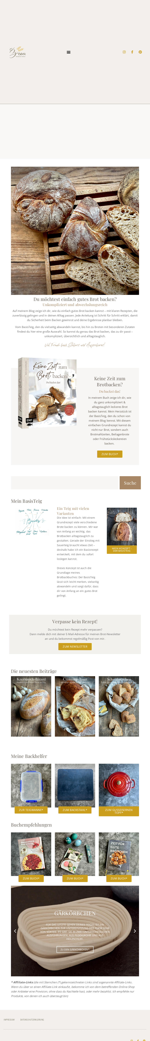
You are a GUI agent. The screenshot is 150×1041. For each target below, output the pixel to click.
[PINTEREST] (140, 52)
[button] (69, 52)
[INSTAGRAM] (124, 52)
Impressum (9, 1019)
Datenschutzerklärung (32, 1019)
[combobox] (64, 482)
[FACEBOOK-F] (132, 52)
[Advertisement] (75, 131)
